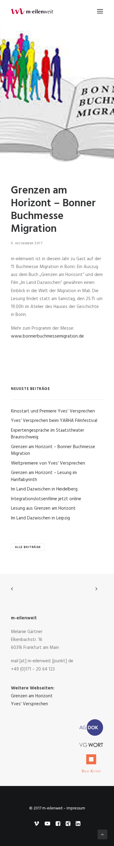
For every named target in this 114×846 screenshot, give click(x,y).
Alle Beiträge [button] (28, 547)
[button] (100, 11)
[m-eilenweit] (32, 11)
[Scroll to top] (102, 834)
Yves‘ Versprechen (29, 704)
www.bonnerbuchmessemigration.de (47, 336)
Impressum (76, 808)
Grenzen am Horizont (32, 696)
